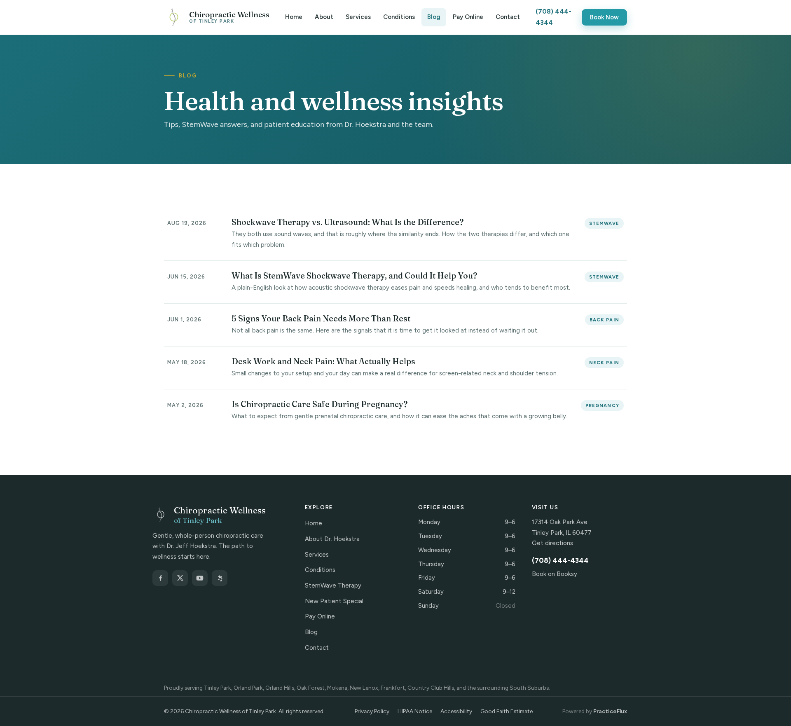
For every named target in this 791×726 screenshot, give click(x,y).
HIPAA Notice (415, 711)
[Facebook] (160, 578)
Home (293, 17)
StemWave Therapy (333, 585)
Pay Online (468, 17)
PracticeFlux (610, 711)
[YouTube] (200, 578)
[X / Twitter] (180, 578)
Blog (433, 17)
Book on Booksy (554, 574)
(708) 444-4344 (553, 16)
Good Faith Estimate (506, 711)
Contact (508, 17)
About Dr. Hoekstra (332, 539)
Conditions (399, 17)
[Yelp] (219, 578)
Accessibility (456, 711)
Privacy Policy (372, 711)
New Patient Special (334, 601)
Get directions (552, 543)
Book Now (604, 17)
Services (358, 17)
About (324, 17)
